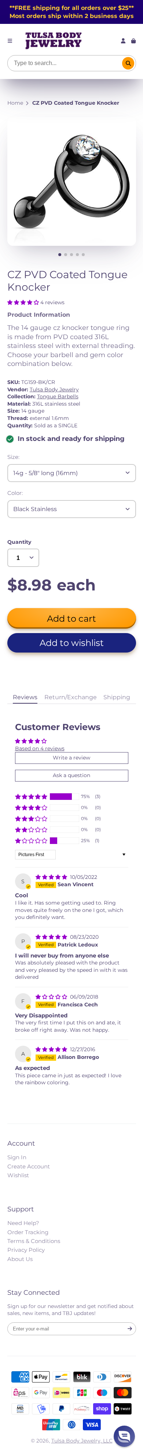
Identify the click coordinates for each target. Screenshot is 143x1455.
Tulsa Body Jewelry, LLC (82, 1440)
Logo (53, 41)
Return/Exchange (70, 697)
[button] (23, 302)
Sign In (16, 1157)
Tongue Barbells (57, 396)
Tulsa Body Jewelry (54, 389)
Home (15, 103)
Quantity (19, 542)
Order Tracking (27, 1232)
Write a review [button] (71, 757)
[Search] (128, 63)
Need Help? (23, 1222)
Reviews (25, 697)
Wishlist (18, 1175)
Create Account (28, 1166)
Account (123, 40)
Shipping (116, 697)
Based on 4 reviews (40, 748)
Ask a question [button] (71, 775)
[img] (52, 877)
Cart (133, 40)
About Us (20, 1258)
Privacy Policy (26, 1249)
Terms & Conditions (33, 1240)
